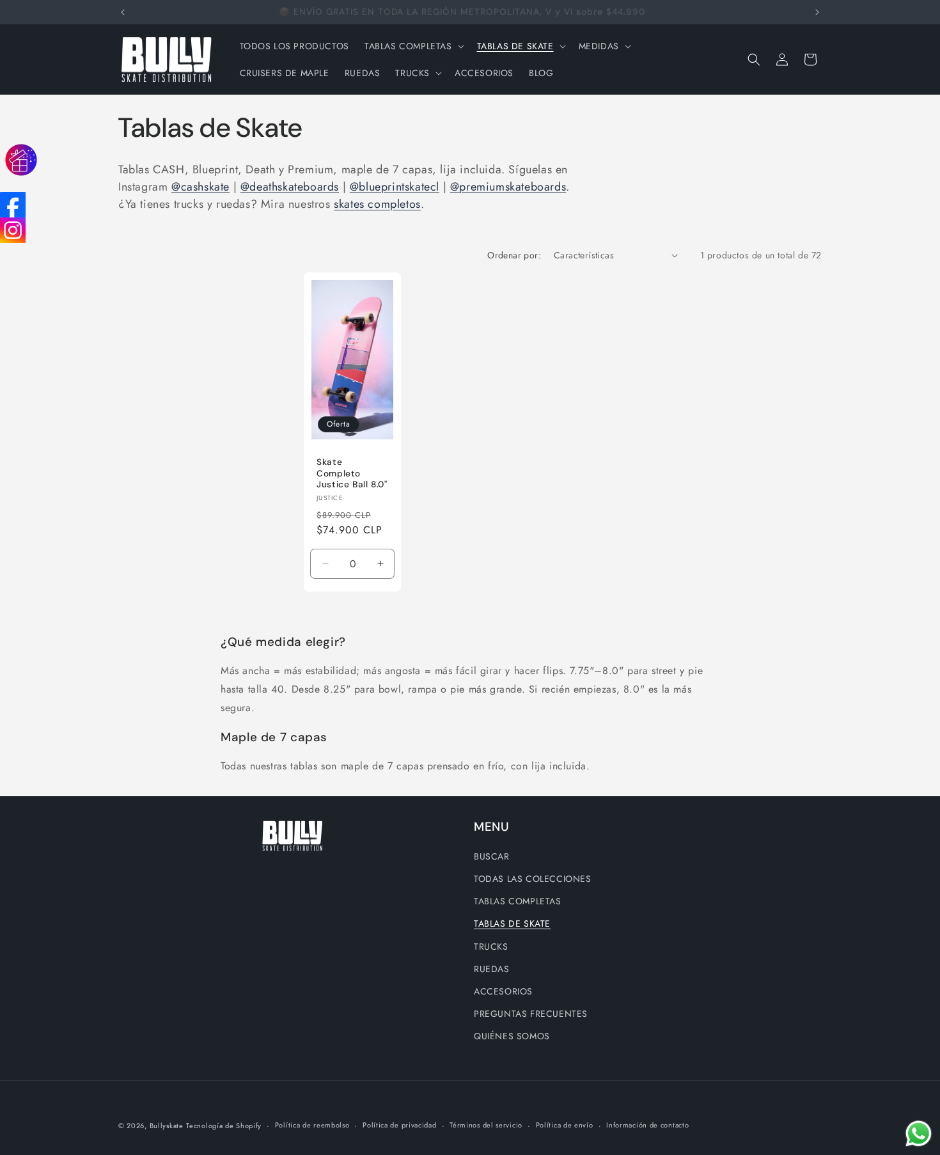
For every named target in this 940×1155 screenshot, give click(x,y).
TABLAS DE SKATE (512, 923)
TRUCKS (491, 946)
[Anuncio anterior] (123, 12)
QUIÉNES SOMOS (512, 1036)
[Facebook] (13, 204)
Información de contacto (647, 1125)
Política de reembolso (312, 1125)
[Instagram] (13, 230)
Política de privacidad (399, 1125)
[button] (413, 46)
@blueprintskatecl (394, 186)
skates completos (377, 204)
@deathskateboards (289, 186)
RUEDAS (492, 968)
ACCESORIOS (503, 991)
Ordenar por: (514, 255)
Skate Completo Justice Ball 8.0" (352, 473)
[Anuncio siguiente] (817, 12)
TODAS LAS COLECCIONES (532, 878)
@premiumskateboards (508, 186)
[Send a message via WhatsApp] (919, 1134)
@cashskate (200, 186)
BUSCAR (492, 856)
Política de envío (564, 1125)
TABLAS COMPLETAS (517, 901)
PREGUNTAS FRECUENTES (531, 1013)
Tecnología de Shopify (224, 1125)
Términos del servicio (486, 1125)
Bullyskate (167, 1125)
